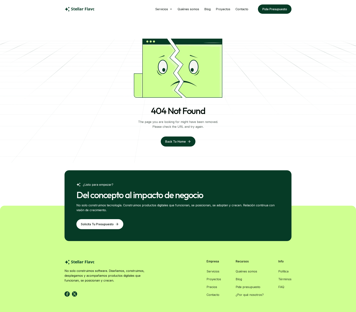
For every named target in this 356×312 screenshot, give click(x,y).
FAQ (281, 287)
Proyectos (223, 9)
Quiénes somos (188, 9)
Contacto (241, 9)
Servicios (213, 271)
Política (283, 271)
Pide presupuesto (274, 9)
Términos (284, 279)
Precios (212, 287)
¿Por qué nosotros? (250, 295)
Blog (207, 9)
